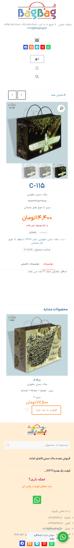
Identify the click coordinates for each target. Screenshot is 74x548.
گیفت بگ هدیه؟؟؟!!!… (57, 471)
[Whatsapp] (48, 47)
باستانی (32, 232)
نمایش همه (57, 95)
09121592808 (55, 518)
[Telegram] (37, 47)
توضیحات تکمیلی (30, 264)
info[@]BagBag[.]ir (37, 28)
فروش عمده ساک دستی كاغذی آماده (49, 459)
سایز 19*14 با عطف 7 (25, 239)
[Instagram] (42, 47)
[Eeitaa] (31, 47)
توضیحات (48, 264)
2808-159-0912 (29, 25)
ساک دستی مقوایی (49, 239)
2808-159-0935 (12, 25)
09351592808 (55, 523)
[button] (37, 40)
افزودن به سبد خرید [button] (46, 410)
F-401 (37, 380)
